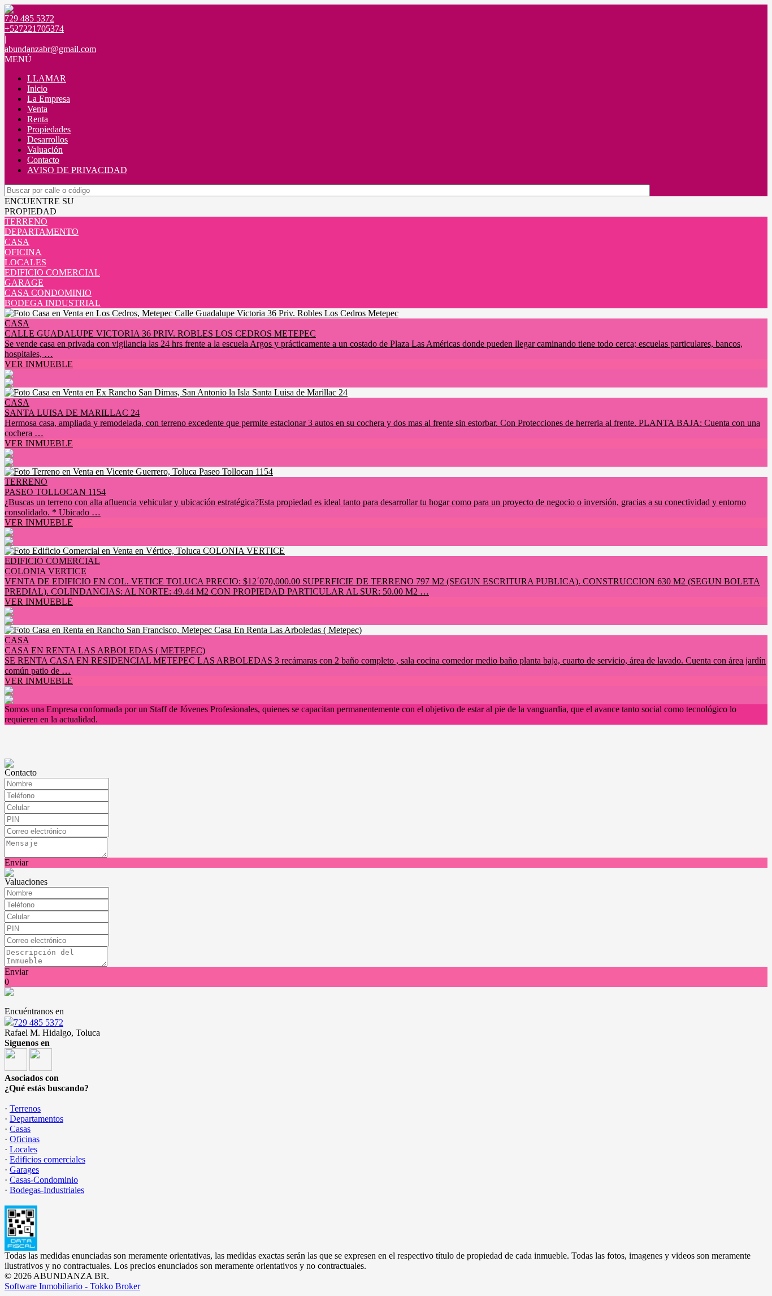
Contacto (43, 160)
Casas (20, 1129)
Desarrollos (47, 139)
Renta (37, 119)
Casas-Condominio (44, 1180)
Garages (24, 1169)
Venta (37, 109)
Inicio (37, 88)
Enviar (16, 862)
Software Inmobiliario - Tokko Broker (72, 1286)
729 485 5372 (38, 1022)
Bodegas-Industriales (47, 1190)
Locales (23, 1149)
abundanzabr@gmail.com (50, 49)
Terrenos (25, 1108)
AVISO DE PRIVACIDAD (77, 170)
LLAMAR (46, 78)
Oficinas (25, 1139)
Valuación (45, 149)
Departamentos (36, 1118)
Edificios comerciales (47, 1159)
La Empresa (48, 99)
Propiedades (49, 129)
